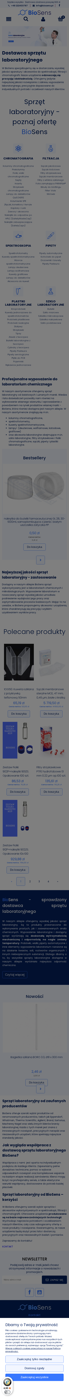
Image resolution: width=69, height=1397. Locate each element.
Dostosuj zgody (35, 1368)
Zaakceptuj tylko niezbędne (34, 1359)
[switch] (7, 1392)
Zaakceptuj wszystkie (34, 1377)
